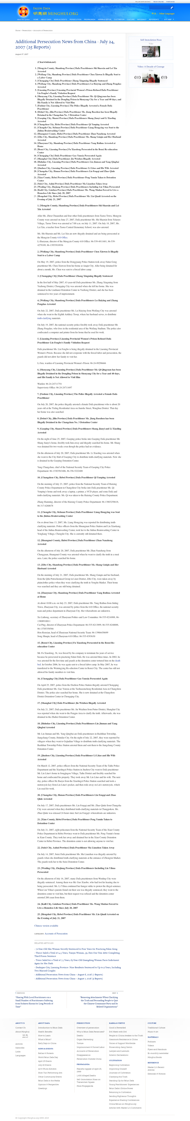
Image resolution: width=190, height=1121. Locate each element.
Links (17, 1052)
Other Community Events (50, 1077)
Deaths (80, 1035)
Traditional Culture (156, 1028)
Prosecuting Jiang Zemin (120, 1047)
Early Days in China (47, 1043)
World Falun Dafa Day (48, 1057)
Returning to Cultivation (120, 1092)
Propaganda (89, 19)
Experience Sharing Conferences (124, 1100)
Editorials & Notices (157, 1074)
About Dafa (46, 19)
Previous (21, 993)
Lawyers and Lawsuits (119, 1051)
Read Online (158, 2)
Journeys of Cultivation (120, 1073)
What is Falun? (44, 1039)
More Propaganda (85, 1086)
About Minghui (22, 1032)
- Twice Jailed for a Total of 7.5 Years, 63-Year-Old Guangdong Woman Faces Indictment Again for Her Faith (76, 961)
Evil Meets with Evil (118, 1032)
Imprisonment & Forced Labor (90, 1047)
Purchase (170, 2)
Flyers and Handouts (157, 1049)
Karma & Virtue (104, 19)
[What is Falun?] (23, 7)
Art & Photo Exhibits (47, 1069)
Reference (154, 19)
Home (35, 19)
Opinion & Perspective (48, 1084)
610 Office (62, 237)
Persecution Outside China (89, 1059)
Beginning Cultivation (119, 1065)
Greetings (42, 1088)
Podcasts (152, 1042)
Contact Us (20, 1028)
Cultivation (119, 19)
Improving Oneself (118, 1069)
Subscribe (19, 1048)
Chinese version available (46, 925)
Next (114, 993)
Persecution (75, 19)
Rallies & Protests (46, 1053)
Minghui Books (155, 1057)
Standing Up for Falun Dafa (121, 1081)
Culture (131, 19)
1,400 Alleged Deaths (86, 1075)
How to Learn (44, 1035)
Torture (80, 1043)
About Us (20, 1023)
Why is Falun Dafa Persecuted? (90, 1032)
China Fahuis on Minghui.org (122, 1104)
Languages (20, 1055)
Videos (151, 1045)
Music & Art (153, 1032)
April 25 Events (45, 1061)
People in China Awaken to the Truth (126, 1035)
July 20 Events (44, 1065)
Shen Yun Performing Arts (50, 1073)
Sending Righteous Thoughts (122, 1096)
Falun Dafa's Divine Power (121, 1088)
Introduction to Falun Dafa (50, 1028)
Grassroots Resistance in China (123, 1039)
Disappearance (83, 1055)
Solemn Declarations (118, 1055)
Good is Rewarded (117, 1028)
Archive (19, 1044)
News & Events (60, 19)
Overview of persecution (88, 1028)
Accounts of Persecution (43, 31)
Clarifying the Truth (118, 1077)
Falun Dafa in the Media (49, 1081)
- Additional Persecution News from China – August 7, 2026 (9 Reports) (68, 978)
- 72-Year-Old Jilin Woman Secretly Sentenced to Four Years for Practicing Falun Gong (75, 948)
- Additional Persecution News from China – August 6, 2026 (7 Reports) (68, 974)
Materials (141, 19)
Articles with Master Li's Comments (125, 1108)
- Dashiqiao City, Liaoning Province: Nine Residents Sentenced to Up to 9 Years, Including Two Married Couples (77, 969)
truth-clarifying (44, 318)
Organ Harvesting (85, 1039)
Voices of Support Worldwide (122, 1043)
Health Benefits (45, 1032)
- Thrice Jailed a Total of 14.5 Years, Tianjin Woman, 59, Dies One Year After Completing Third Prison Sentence (77, 954)
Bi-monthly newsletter (158, 1053)
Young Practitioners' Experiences (124, 1084)
